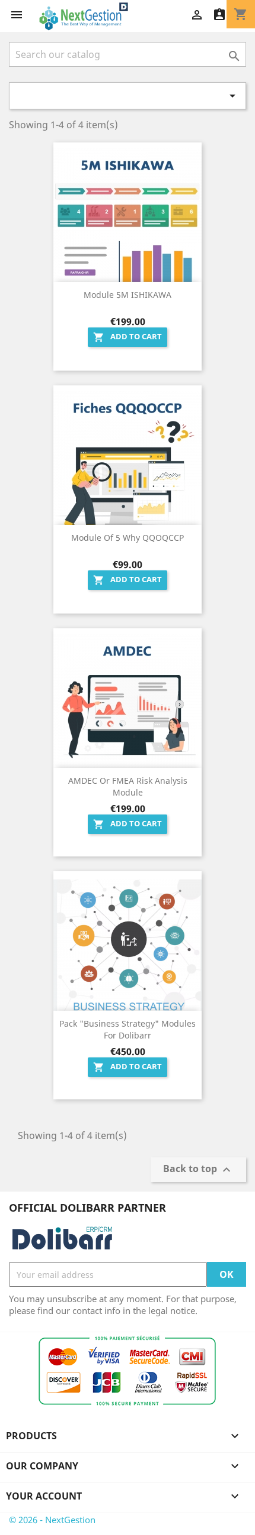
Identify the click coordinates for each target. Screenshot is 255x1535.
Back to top (198, 1169)
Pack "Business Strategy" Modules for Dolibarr (127, 1029)
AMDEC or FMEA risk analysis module (127, 786)
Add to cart (127, 337)
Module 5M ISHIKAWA (127, 294)
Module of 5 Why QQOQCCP (127, 537)
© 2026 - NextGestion (52, 1520)
